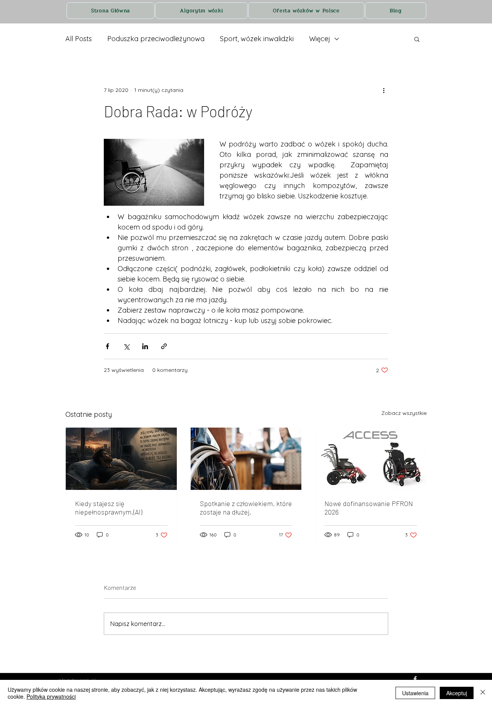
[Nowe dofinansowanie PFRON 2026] (370, 459)
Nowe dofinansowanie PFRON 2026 (368, 507)
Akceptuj (456, 693)
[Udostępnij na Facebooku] (107, 346)
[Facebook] (415, 679)
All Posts (78, 38)
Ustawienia (415, 693)
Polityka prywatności (51, 696)
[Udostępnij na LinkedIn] (145, 346)
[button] (417, 39)
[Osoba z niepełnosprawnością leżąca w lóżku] (121, 459)
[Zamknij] (482, 693)
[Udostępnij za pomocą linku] (164, 346)
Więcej (319, 38)
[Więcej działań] (383, 90)
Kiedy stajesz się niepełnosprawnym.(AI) (108, 507)
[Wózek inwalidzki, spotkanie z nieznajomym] (246, 459)
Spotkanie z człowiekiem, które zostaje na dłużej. (246, 507)
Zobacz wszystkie (404, 413)
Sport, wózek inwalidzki (257, 38)
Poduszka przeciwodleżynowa (155, 38)
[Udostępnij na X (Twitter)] (126, 346)
